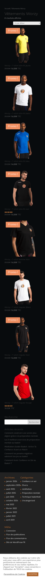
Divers (25, 485)
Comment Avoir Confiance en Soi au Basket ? (20, 462)
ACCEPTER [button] (32, 574)
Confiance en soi (29, 481)
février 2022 (11, 508)
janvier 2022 (11, 512)
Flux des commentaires (16, 538)
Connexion (11, 530)
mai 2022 (10, 504)
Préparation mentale (31, 493)
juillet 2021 (11, 516)
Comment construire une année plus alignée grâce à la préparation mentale (21, 435)
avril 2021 (10, 520)
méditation (27, 489)
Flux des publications (15, 534)
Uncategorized (28, 500)
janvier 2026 (11, 481)
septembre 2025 (13, 485)
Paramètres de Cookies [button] (14, 574)
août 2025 (10, 489)
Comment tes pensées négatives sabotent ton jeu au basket (18, 455)
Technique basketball (31, 496)
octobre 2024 (12, 500)
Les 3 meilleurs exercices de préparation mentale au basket (22, 441)
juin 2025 (10, 496)
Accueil (7, 8)
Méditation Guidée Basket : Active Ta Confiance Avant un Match (20, 448)
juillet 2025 (11, 493)
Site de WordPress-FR (15, 542)
